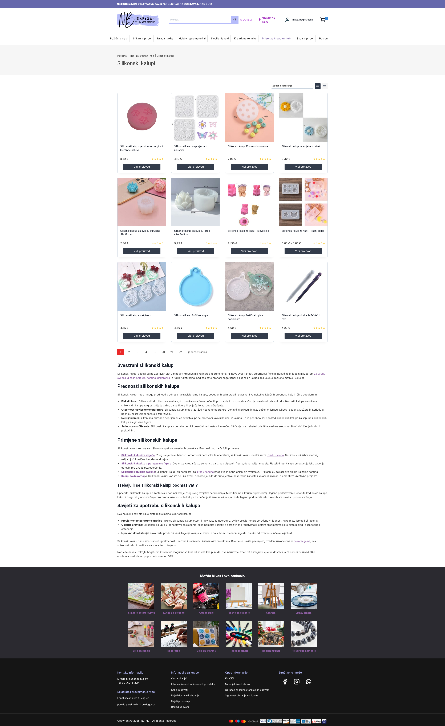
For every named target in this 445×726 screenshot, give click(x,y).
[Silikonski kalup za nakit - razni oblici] (303, 202)
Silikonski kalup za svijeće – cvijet (301, 146)
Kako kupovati (179, 689)
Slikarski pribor (142, 38)
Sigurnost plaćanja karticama (241, 695)
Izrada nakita (165, 38)
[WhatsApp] (308, 682)
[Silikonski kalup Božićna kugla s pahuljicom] (249, 286)
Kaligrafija (173, 650)
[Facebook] (285, 682)
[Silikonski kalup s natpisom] (142, 286)
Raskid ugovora (180, 706)
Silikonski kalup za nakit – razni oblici (303, 230)
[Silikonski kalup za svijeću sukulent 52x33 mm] (142, 202)
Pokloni (323, 38)
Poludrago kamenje (304, 650)
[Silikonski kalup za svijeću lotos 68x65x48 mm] (195, 202)
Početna (122, 55)
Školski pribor (305, 38)
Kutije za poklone (174, 612)
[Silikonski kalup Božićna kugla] (195, 286)
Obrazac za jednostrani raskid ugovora (247, 689)
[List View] (325, 86)
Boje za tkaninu (206, 650)
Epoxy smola (304, 612)
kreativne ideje (268, 19)
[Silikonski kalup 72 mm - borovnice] (249, 117)
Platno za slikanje (239, 612)
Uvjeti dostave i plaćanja (185, 695)
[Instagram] (297, 682)
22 (180, 352)
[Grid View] (318, 86)
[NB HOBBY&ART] (138, 19)
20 (163, 352)
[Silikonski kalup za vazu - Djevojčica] (249, 202)
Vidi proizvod (142, 166)
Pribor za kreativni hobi (276, 38)
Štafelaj (271, 612)
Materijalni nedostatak (237, 684)
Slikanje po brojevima (141, 612)
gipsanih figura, (136, 378)
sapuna (151, 378)
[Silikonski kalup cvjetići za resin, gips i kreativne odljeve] (142, 117)
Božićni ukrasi (119, 38)
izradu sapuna (205, 471)
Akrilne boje (206, 612)
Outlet (247, 19)
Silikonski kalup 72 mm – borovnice (248, 146)
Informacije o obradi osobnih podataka (193, 684)
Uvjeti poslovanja (181, 701)
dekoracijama (302, 541)
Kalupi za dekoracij (133, 476)
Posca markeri (239, 650)
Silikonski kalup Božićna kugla (191, 315)
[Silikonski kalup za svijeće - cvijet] (303, 117)
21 (171, 352)
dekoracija (163, 378)
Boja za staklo (141, 650)
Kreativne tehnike (245, 38)
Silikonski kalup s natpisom (135, 315)
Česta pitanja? (179, 678)
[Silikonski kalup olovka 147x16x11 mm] (303, 286)
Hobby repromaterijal (192, 38)
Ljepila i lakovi (220, 38)
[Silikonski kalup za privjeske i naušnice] (195, 117)
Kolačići (229, 678)
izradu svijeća (275, 455)
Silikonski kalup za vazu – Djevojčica (248, 230)
